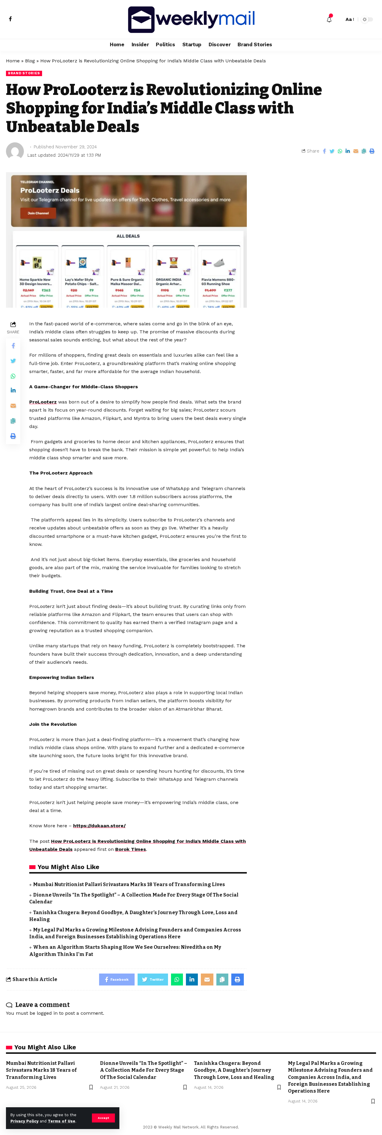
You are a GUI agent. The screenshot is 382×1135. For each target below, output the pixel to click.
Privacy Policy (24, 1121)
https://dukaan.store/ (99, 825)
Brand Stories (24, 73)
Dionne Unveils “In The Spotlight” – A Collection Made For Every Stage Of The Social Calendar (143, 1070)
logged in (47, 1013)
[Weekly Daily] (191, 19)
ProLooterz (43, 402)
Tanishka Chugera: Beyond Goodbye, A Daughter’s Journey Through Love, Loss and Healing (234, 1070)
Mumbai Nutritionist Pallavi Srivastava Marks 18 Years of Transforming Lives (129, 884)
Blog (30, 61)
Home (13, 61)
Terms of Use (61, 1121)
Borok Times (130, 849)
